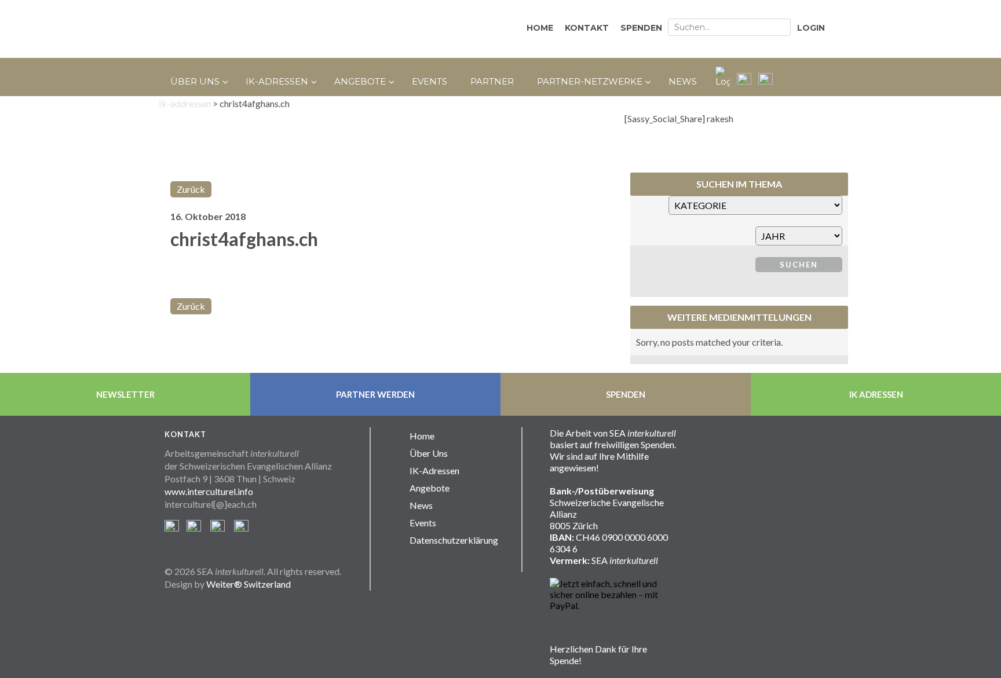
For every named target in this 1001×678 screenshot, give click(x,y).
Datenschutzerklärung (454, 539)
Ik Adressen (876, 394)
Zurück (191, 189)
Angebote (430, 487)
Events (423, 522)
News (421, 505)
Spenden (625, 394)
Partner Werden (375, 394)
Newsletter (125, 394)
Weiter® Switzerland (248, 583)
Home (422, 435)
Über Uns (429, 453)
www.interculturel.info (209, 491)
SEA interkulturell (286, 29)
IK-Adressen (434, 470)
